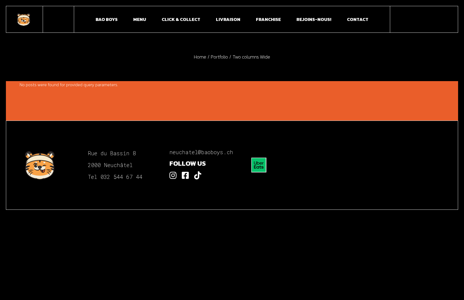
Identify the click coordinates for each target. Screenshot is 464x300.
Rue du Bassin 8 (112, 153)
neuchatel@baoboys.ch (201, 152)
